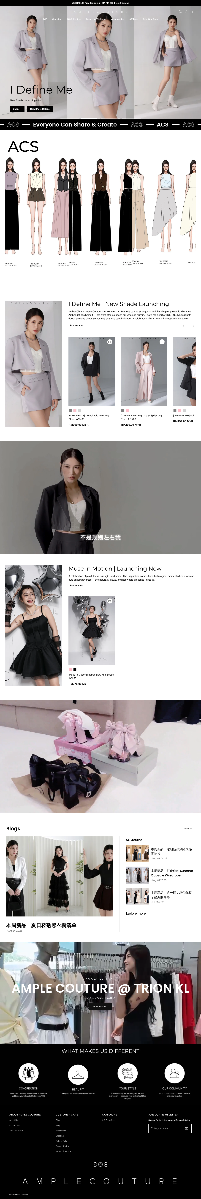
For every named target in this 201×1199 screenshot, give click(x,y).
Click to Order (76, 325)
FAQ (58, 1125)
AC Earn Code (108, 1120)
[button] (180, 11)
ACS (45, 19)
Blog (58, 1120)
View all (188, 828)
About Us (13, 1120)
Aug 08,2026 (159, 858)
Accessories (117, 19)
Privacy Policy (62, 1146)
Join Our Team (150, 19)
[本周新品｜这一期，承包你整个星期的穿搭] (137, 896)
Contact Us (14, 1125)
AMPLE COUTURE (22, 1195)
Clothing (57, 19)
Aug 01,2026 (158, 880)
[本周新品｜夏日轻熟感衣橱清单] (59, 876)
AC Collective (74, 19)
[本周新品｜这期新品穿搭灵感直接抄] (137, 853)
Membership (61, 1130)
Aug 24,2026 (14, 930)
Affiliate (133, 19)
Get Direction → (100, 1006)
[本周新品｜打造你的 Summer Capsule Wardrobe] (137, 875)
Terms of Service (63, 1151)
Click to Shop (76, 585)
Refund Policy (62, 1141)
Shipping (60, 1136)
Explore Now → (100, 109)
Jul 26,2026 (158, 902)
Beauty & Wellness (96, 19)
